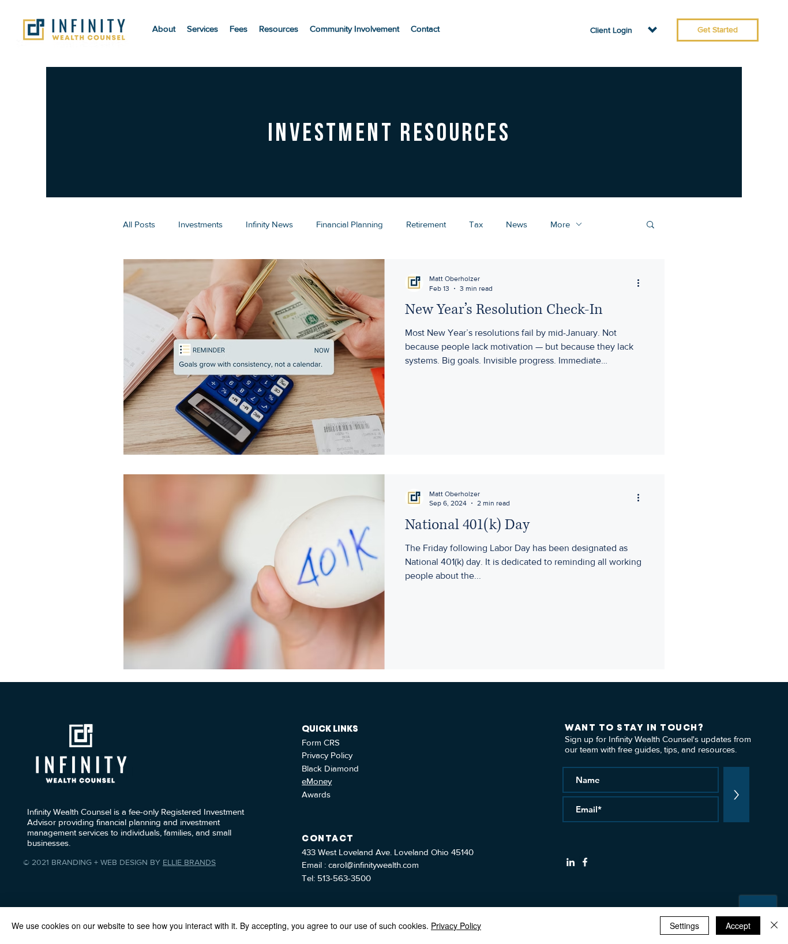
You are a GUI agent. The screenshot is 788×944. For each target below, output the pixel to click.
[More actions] (642, 283)
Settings (684, 925)
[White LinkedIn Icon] (570, 862)
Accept (738, 925)
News (516, 224)
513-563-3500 (344, 878)
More (560, 224)
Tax (476, 224)
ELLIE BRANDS (189, 862)
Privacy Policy (327, 755)
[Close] (774, 925)
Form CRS (321, 742)
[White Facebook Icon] (585, 862)
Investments (200, 224)
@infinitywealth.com (383, 865)
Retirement (426, 224)
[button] (611, 30)
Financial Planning (349, 224)
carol (337, 865)
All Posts (139, 224)
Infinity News (269, 224)
